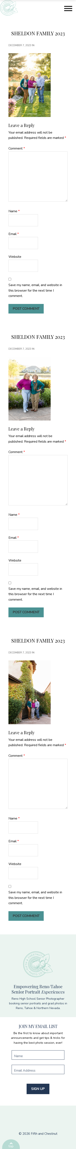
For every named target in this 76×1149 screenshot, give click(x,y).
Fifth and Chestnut (44, 1134)
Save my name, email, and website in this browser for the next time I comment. (35, 290)
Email (13, 234)
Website (14, 256)
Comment (16, 148)
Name (14, 211)
